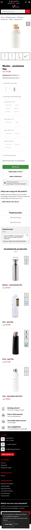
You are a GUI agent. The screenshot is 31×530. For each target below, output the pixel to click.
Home (2, 17)
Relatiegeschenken (11, 17)
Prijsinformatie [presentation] (15, 212)
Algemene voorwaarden (7, 484)
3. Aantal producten (9, 155)
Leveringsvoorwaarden (7, 491)
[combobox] (13, 11)
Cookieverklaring (5, 486)
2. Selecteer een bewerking (11, 96)
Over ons (3, 463)
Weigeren (16, 524)
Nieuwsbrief (4, 465)
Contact (3, 476)
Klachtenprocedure (6, 488)
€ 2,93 (6, 325)
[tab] (15, 213)
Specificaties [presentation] (15, 222)
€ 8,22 (6, 399)
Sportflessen (4, 19)
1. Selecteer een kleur (9, 83)
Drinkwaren (20, 17)
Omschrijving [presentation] (15, 217)
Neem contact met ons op (10, 202)
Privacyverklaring (5, 493)
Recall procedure (5, 496)
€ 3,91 (6, 288)
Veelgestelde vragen (6, 468)
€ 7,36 (6, 362)
